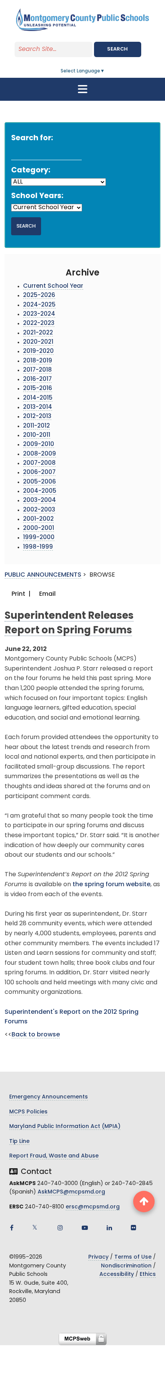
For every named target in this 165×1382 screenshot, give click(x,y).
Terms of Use (133, 1257)
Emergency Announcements (48, 1097)
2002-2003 (39, 510)
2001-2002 (38, 519)
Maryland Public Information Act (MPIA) (64, 1127)
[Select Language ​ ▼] (105, 71)
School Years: (37, 196)
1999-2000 (38, 538)
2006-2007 (39, 472)
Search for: (32, 138)
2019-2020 (38, 351)
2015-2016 (37, 389)
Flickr (133, 1227)
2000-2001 (38, 528)
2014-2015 (38, 398)
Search (117, 49)
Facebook (11, 1227)
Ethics (148, 1274)
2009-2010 (38, 445)
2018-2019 (37, 361)
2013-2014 (37, 407)
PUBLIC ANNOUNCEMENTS (43, 575)
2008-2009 (39, 454)
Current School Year (53, 286)
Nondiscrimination (126, 1266)
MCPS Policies (28, 1112)
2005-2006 (39, 482)
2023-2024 (39, 314)
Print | (20, 594)
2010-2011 (36, 435)
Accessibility (116, 1274)
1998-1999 (38, 547)
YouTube (85, 1227)
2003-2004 (39, 500)
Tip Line (19, 1141)
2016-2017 (37, 379)
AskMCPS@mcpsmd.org (71, 1192)
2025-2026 (39, 295)
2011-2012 (36, 426)
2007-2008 (39, 463)
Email (47, 594)
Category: (30, 170)
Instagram (60, 1227)
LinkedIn (109, 1227)
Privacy (98, 1257)
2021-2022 (38, 333)
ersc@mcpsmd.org (93, 1207)
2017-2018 (37, 370)
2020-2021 (38, 342)
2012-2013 (37, 417)
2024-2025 (39, 305)
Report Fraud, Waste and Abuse (54, 1156)
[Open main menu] (82, 89)
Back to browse (36, 1035)
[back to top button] (144, 1201)
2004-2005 (39, 491)
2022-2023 (38, 323)
